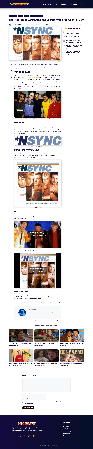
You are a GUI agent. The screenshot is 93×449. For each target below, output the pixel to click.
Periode (63, 4)
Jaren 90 (26, 15)
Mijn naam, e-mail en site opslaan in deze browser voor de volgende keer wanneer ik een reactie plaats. (46, 402)
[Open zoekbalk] (81, 4)
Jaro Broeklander (18, 24)
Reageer (59, 302)
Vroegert (11, 12)
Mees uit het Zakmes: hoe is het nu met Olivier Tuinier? (73, 37)
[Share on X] (79, 25)
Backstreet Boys (34, 77)
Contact (66, 428)
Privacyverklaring (66, 431)
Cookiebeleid (66, 433)
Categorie (74, 4)
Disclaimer (66, 435)
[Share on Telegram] (83, 25)
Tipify (52, 312)
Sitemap (66, 438)
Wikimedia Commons (43, 118)
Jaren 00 (21, 15)
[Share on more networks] (75, 25)
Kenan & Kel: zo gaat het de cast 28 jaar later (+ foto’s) (74, 41)
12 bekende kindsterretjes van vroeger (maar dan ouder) (73, 52)
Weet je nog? (40, 15)
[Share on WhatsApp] (81, 25)
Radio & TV (32, 15)
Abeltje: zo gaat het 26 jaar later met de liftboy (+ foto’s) (74, 46)
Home (44, 4)
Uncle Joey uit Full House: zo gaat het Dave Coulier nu (73, 32)
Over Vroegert (66, 426)
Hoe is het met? (17, 12)
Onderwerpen (52, 4)
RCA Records (43, 146)
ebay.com (59, 61)
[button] (37, 321)
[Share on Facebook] (77, 25)
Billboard (36, 118)
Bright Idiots (55, 445)
